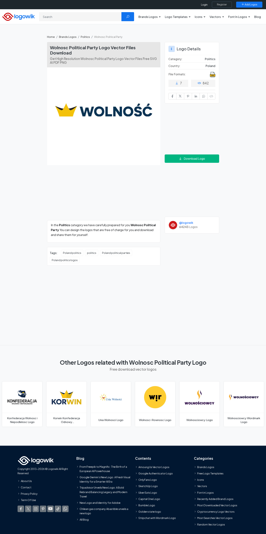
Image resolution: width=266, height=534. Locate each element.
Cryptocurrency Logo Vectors (216, 511)
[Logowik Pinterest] (43, 509)
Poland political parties (116, 252)
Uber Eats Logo (147, 492)
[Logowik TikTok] (58, 509)
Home (51, 36)
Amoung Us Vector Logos (153, 467)
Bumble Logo (146, 505)
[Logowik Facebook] (21, 509)
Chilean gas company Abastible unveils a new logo (104, 511)
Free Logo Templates (210, 473)
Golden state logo (149, 511)
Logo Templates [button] (176, 17)
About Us (26, 481)
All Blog (84, 519)
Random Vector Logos (211, 524)
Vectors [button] (215, 17)
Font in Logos (205, 492)
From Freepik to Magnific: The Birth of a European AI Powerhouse (103, 469)
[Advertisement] (103, 194)
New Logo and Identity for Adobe (100, 502)
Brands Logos (68, 36)
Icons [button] (198, 17)
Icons (200, 479)
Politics (85, 36)
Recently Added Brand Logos (215, 499)
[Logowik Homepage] (18, 16)
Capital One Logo (149, 499)
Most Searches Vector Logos (215, 518)
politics (91, 252)
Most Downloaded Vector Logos (217, 505)
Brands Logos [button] (148, 17)
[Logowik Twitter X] (28, 509)
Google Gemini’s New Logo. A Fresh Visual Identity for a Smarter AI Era (105, 479)
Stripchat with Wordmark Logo (157, 518)
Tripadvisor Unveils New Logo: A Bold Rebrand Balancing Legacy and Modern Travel (103, 492)
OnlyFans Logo (147, 479)
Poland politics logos (65, 260)
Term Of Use (28, 500)
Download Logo (194, 158)
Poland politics (72, 252)
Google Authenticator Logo (155, 473)
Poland (210, 66)
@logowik (186, 223)
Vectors (202, 486)
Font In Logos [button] (237, 17)
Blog (257, 17)
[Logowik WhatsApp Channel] (65, 509)
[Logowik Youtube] (50, 509)
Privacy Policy (29, 493)
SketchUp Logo (148, 486)
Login (204, 4)
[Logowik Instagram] (35, 509)
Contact (26, 487)
